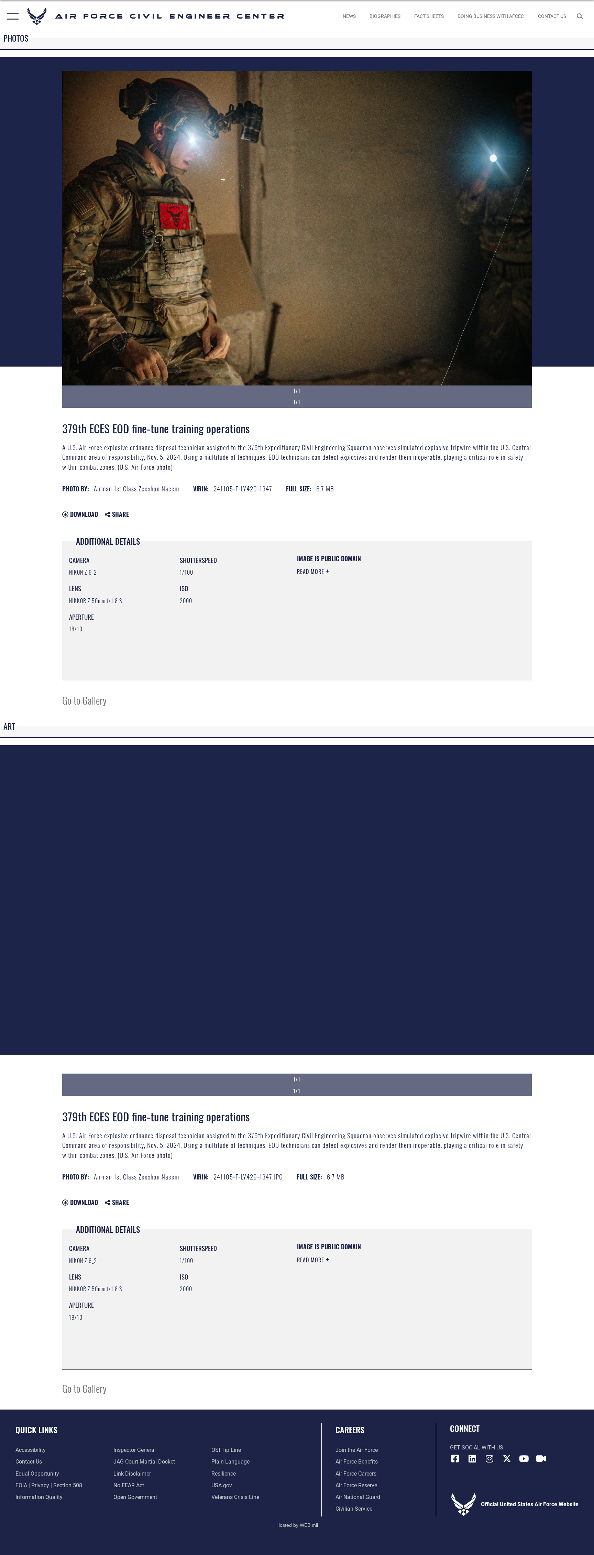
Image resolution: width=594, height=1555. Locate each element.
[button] (11, 16)
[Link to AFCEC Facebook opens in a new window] (455, 1459)
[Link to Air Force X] (507, 1459)
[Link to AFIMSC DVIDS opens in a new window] (541, 1459)
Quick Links (36, 1429)
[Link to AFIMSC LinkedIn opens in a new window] (472, 1459)
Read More (311, 571)
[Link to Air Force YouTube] (524, 1459)
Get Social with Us (476, 1447)
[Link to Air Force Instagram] (489, 1459)
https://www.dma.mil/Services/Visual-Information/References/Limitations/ (377, 615)
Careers (350, 1429)
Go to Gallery (84, 700)
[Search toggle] (581, 16)
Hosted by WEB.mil (297, 1525)
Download (83, 514)
